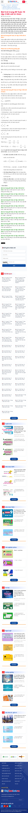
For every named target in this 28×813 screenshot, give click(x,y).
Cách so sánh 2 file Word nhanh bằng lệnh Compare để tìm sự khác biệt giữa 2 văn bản (20, 593)
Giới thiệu (4, 763)
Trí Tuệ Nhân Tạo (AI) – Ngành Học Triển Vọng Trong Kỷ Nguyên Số (19, 677)
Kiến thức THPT (15, 5)
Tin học (16, 783)
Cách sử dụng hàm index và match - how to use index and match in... (19, 604)
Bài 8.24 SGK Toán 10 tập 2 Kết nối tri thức (7, 351)
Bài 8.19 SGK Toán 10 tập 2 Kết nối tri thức (20, 365)
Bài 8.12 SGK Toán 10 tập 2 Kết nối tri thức (7, 390)
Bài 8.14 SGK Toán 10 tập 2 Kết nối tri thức (7, 384)
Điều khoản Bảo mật (6, 781)
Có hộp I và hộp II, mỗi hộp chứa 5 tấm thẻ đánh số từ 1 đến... (14, 219)
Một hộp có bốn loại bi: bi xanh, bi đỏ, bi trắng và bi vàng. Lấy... (13, 189)
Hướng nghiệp (5, 765)
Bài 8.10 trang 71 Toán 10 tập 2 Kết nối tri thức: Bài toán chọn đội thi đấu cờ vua (20, 323)
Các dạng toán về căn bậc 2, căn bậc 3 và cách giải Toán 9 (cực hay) (20, 511)
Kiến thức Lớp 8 (18, 773)
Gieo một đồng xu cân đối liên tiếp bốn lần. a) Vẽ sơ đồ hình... (14, 237)
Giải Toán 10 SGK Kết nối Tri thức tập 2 (10, 7)
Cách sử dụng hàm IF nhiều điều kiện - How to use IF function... (19, 614)
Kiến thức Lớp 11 (18, 765)
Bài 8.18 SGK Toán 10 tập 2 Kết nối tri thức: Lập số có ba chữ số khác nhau (7, 372)
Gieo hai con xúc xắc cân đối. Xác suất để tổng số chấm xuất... (13, 201)
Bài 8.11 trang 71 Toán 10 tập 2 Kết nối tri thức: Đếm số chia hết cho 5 (7, 323)
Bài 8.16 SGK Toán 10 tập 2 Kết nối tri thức (7, 379)
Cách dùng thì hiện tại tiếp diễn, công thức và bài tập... (19, 656)
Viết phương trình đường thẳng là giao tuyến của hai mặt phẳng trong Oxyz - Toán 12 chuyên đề (20, 429)
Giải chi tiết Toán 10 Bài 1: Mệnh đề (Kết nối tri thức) (20, 471)
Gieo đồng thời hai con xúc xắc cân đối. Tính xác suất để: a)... (13, 225)
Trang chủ (3, 5)
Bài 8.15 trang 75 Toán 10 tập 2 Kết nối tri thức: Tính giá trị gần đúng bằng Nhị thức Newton (20, 280)
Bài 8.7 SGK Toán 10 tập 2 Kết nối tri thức (20, 401)
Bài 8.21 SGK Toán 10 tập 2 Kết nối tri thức (20, 357)
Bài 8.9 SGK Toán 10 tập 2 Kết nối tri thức (20, 395)
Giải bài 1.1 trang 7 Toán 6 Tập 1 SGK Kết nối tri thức (19, 530)
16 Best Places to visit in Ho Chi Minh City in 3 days (20, 717)
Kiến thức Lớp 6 (18, 778)
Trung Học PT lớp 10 (6, 6)
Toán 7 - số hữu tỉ (18, 560)
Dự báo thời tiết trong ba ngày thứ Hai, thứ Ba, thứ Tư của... (12, 231)
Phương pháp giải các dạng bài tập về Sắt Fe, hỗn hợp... (19, 491)
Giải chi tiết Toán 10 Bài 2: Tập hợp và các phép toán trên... (19, 481)
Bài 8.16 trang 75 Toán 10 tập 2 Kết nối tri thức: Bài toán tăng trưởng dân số (7, 279)
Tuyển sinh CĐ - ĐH (6, 770)
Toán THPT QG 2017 (19, 570)
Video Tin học (5, 778)
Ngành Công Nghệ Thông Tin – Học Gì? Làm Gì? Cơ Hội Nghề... (19, 686)
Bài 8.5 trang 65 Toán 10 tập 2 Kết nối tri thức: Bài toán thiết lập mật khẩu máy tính (20, 298)
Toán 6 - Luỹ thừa (18, 550)
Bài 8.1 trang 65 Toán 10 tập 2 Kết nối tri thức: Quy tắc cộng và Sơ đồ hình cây (20, 315)
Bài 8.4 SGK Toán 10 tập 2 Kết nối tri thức (7, 412)
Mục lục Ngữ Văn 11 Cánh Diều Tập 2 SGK (18, 727)
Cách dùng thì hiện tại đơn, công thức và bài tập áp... (19, 646)
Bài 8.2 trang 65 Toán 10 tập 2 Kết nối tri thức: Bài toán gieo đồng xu (7, 315)
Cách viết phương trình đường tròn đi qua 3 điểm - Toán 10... (19, 450)
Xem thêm (14, 418)
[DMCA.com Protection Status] (5, 788)
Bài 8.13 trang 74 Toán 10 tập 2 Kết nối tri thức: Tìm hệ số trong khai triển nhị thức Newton (20, 289)
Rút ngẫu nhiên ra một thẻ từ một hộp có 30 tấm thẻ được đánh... (14, 195)
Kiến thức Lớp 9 (18, 770)
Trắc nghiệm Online (6, 773)
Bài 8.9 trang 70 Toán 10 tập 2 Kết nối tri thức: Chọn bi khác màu (7, 331)
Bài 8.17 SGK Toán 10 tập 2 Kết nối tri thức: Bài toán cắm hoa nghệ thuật (20, 372)
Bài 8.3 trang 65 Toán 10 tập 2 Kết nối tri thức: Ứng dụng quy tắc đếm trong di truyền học (20, 307)
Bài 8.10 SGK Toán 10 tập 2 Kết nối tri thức (7, 395)
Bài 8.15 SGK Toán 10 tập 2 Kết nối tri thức (20, 379)
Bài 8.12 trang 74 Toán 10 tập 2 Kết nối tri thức (7, 297)
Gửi (14, 265)
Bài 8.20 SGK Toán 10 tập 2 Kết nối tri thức (7, 365)
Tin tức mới (8, 5)
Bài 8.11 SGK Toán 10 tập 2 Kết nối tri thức (20, 390)
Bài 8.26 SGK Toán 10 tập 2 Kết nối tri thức (7, 346)
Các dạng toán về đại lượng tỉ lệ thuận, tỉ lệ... (18, 520)
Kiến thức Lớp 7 (18, 776)
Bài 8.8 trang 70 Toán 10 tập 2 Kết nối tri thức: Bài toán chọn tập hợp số (20, 331)
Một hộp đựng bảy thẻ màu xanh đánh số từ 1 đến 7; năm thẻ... (13, 213)
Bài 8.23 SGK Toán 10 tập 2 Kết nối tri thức (20, 351)
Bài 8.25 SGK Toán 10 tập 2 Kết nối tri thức (20, 346)
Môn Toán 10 (14, 6)
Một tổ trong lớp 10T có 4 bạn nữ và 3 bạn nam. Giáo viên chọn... (13, 207)
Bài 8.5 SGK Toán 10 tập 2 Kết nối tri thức (20, 406)
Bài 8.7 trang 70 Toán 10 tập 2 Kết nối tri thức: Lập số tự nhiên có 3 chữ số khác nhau (7, 339)
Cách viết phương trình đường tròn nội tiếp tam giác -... (19, 440)
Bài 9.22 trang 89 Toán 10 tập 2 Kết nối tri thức (11, 8)
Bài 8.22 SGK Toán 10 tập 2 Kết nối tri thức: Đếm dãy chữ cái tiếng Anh (7, 358)
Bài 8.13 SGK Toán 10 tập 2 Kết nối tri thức (20, 384)
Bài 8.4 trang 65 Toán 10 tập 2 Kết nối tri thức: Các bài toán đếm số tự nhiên (7, 306)
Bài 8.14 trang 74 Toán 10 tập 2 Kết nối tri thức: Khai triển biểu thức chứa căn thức (7, 288)
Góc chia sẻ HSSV (5, 776)
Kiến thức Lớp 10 (18, 768)
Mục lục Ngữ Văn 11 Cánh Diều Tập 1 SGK (18, 737)
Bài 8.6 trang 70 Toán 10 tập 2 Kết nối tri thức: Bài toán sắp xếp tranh (20, 339)
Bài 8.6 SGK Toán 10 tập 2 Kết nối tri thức (7, 406)
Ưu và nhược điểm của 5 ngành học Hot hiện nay (19, 695)
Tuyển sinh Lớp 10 (6, 768)
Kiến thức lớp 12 (18, 763)
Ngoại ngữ (17, 781)
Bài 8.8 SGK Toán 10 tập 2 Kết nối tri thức (7, 401)
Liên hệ (3, 783)
